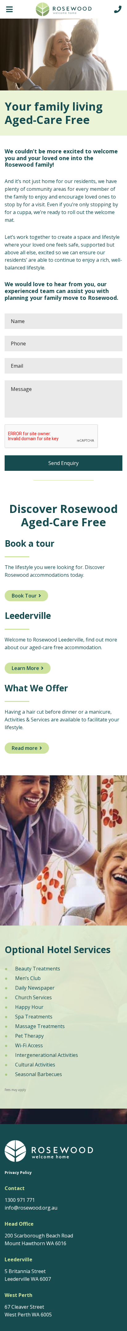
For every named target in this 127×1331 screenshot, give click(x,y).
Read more (25, 748)
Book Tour (24, 595)
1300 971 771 (20, 1200)
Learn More (25, 668)
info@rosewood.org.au (31, 1207)
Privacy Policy (18, 1173)
